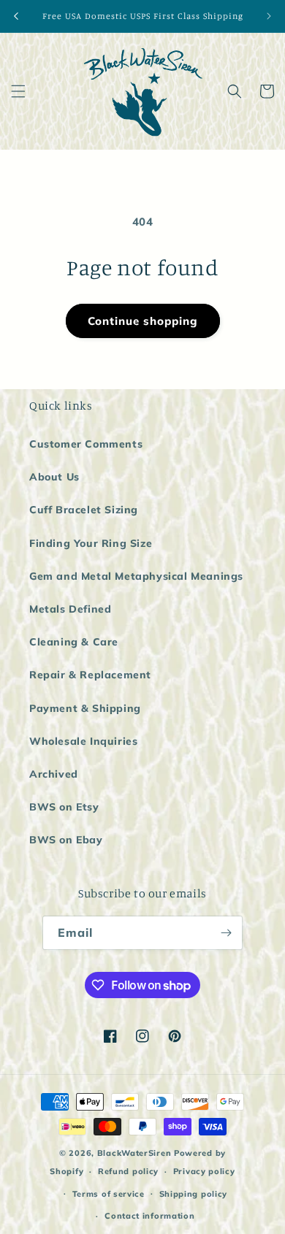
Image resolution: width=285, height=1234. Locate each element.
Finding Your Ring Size (90, 543)
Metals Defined (70, 609)
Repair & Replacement (90, 674)
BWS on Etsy (64, 806)
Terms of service (108, 1194)
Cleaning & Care (73, 641)
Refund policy (128, 1171)
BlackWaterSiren (134, 1153)
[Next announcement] (269, 16)
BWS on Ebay (66, 839)
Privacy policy (204, 1171)
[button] (18, 91)
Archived (53, 774)
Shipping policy (193, 1194)
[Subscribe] (226, 933)
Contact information (149, 1216)
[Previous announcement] (16, 16)
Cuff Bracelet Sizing (83, 509)
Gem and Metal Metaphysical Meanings (136, 576)
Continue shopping (143, 321)
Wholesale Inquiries (83, 741)
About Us (54, 476)
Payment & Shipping (85, 708)
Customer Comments (85, 444)
